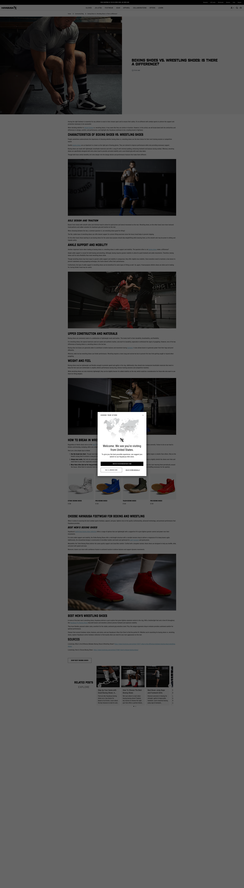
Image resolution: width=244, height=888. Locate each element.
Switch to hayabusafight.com (122, 464)
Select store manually (133, 470)
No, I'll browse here (111, 470)
